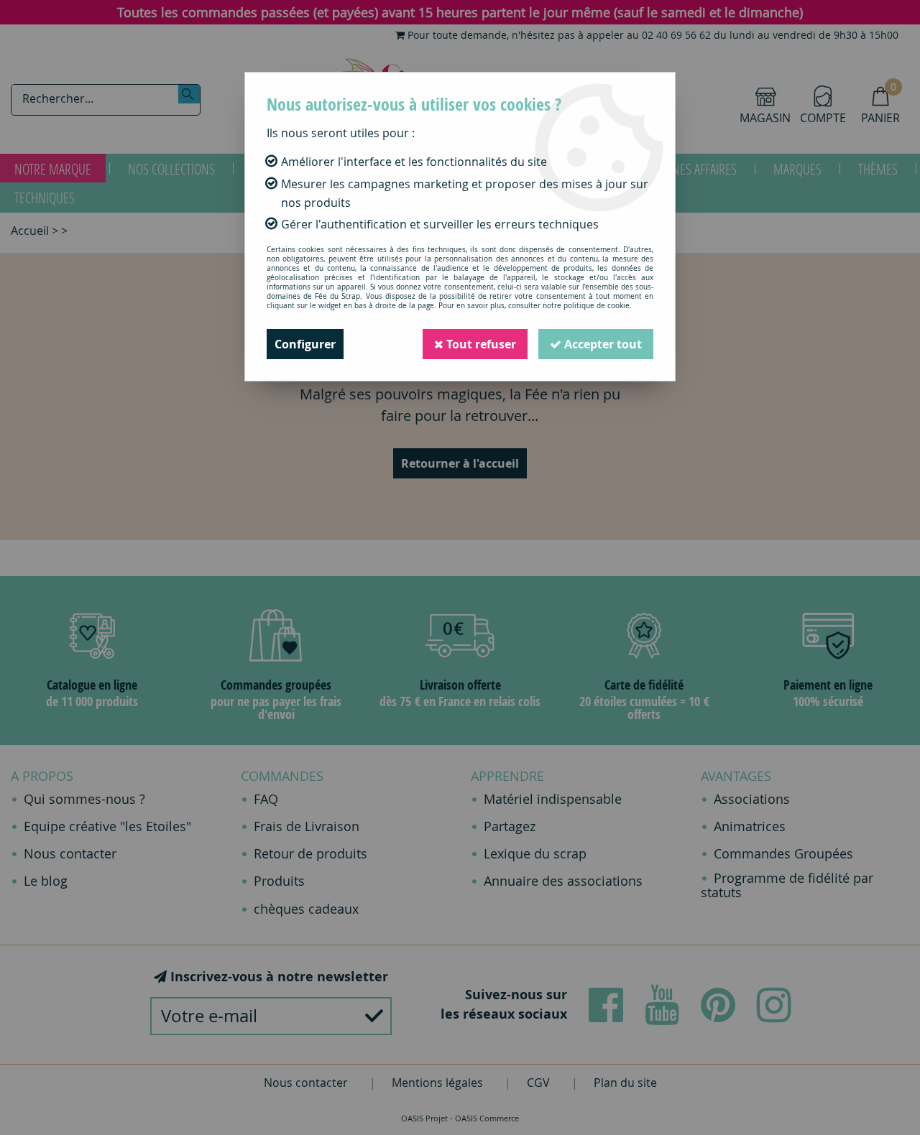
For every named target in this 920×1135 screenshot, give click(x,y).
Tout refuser (479, 344)
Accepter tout (601, 344)
